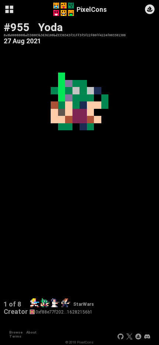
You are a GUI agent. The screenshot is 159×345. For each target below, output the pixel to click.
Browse (16, 332)
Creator (16, 311)
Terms (15, 336)
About (31, 332)
